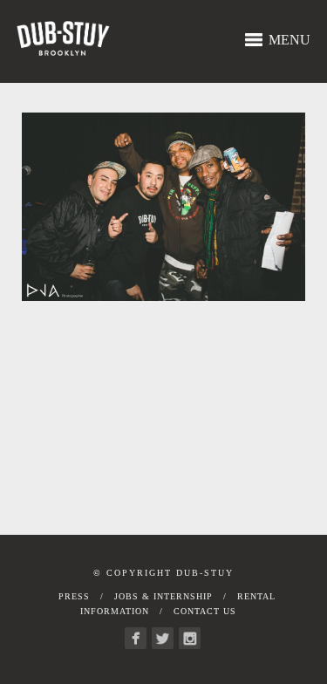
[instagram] (190, 638)
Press (74, 596)
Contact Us (205, 611)
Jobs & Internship (163, 596)
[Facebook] (135, 638)
